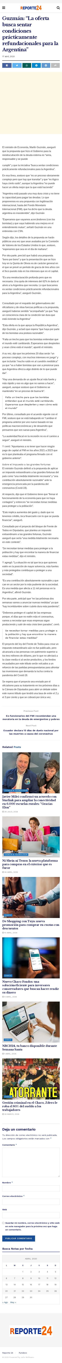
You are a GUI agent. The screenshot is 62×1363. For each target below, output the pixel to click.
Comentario (9, 1144)
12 (55, 1278)
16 (31, 1284)
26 (55, 1291)
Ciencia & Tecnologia (16, 791)
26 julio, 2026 (11, 812)
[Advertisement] (31, 103)
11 (47, 1278)
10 (39, 1278)
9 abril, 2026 (10, 997)
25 (47, 1291)
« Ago (5, 1302)
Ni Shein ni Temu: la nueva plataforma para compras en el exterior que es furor (30, 864)
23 (31, 1291)
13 (7, 1284)
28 (14, 1297)
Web (4, 1209)
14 (15, 1284)
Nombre (7, 1182)
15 (23, 1284)
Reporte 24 (7, 1353)
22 (23, 1291)
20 (6, 1291)
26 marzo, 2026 (11, 1114)
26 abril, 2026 (11, 872)
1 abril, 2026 (10, 1054)
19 (55, 1284)
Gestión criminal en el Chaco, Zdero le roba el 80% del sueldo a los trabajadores (29, 1106)
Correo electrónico (13, 1196)
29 (23, 1297)
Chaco (8, 915)
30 (31, 1297)
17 (39, 1284)
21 (15, 1291)
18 (47, 1284)
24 (39, 1291)
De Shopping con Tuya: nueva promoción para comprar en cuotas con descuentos (30, 925)
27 (6, 1297)
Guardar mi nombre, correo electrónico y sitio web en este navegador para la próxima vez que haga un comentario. (32, 1226)
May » (13, 1302)
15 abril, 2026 (10, 933)
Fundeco (23, 1353)
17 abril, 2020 (8, 56)
